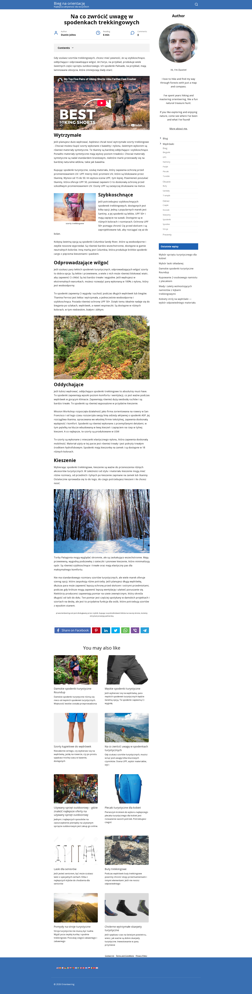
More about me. (178, 128)
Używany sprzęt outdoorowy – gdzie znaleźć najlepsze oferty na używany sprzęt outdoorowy (76, 811)
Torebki (166, 176)
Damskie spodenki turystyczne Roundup (72, 690)
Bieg (165, 148)
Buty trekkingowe (116, 869)
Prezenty (167, 234)
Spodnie (166, 224)
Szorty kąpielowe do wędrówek (72, 746)
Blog (165, 138)
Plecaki (166, 171)
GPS (164, 157)
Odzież (166, 201)
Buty (165, 185)
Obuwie (166, 181)
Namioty (166, 161)
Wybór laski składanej (171, 263)
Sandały (166, 190)
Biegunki (166, 152)
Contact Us (109, 956)
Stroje (165, 229)
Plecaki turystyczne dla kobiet (123, 807)
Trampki (166, 195)
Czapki (165, 205)
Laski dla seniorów (65, 869)
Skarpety (166, 214)
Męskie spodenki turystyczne (122, 688)
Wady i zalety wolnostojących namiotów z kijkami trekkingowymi (175, 290)
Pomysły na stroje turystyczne (72, 926)
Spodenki (167, 219)
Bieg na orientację (69, 3)
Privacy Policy (141, 956)
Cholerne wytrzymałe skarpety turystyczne (123, 928)
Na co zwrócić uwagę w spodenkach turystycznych (126, 748)
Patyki (165, 166)
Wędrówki (168, 144)
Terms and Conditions (125, 956)
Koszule (166, 210)
